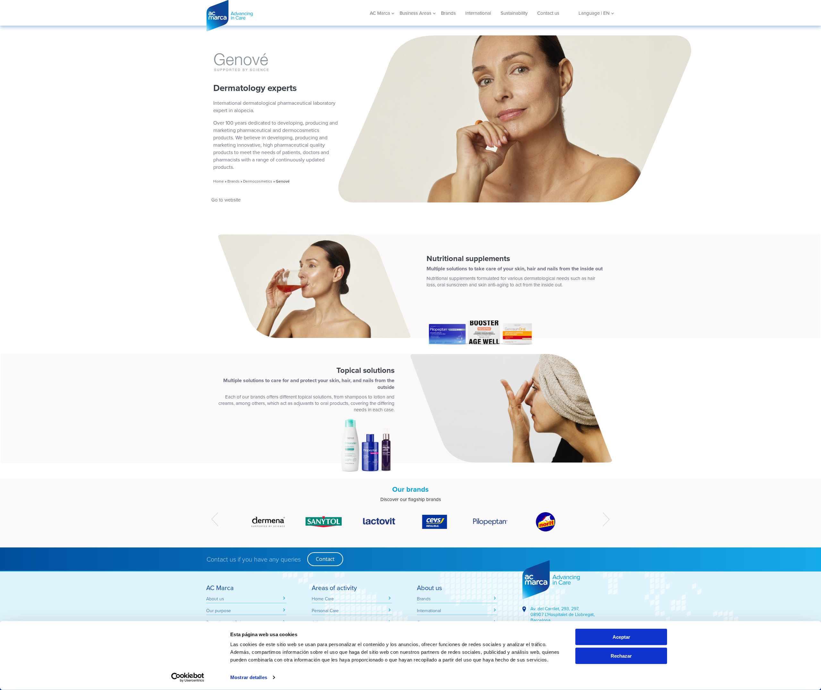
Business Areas (415, 13)
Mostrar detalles (248, 677)
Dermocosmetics (257, 181)
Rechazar (621, 656)
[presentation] (214, 519)
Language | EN (594, 13)
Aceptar (621, 637)
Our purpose (218, 610)
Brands (448, 13)
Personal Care (325, 610)
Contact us (548, 13)
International (478, 13)
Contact (325, 559)
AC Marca (253, 15)
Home (218, 181)
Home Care (323, 599)
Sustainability (514, 13)
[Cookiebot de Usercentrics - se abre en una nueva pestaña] (188, 677)
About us (215, 599)
